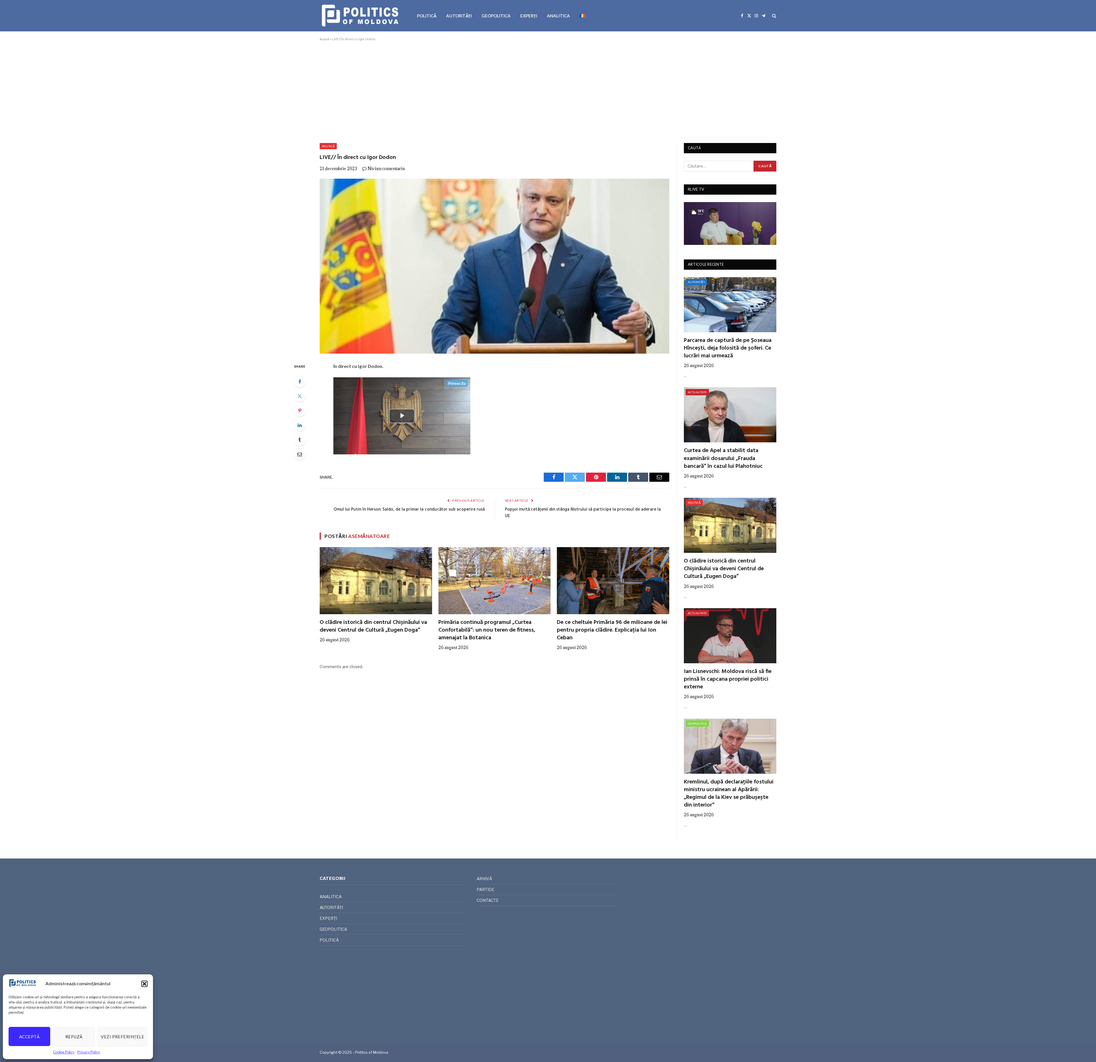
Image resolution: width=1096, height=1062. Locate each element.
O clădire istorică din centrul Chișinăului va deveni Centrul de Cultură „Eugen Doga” (373, 626)
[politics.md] (361, 15)
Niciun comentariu (386, 168)
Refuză (74, 1036)
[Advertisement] (548, 91)
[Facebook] (299, 381)
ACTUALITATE (697, 392)
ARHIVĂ (484, 878)
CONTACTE (488, 900)
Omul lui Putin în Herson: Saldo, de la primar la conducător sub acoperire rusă (409, 509)
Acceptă (29, 1036)
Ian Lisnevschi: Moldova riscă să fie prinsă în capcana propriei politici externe (727, 679)
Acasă (324, 39)
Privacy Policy (88, 1052)
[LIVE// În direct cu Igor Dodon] (494, 266)
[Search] (773, 15)
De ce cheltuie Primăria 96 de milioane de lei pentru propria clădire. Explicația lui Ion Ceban (612, 630)
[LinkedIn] (299, 425)
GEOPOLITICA (496, 15)
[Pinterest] (299, 410)
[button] (144, 984)
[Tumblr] (299, 440)
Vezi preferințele (122, 1036)
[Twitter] (299, 396)
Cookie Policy (63, 1052)
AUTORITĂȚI (459, 15)
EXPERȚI (528, 15)
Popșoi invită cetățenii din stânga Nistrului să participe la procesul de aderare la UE (583, 513)
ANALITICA (558, 15)
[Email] (299, 454)
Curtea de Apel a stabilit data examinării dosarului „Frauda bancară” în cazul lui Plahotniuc (723, 458)
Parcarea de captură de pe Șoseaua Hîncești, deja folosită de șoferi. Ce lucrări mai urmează (727, 348)
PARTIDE (485, 889)
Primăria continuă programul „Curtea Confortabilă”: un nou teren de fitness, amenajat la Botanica (486, 630)
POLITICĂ (426, 15)
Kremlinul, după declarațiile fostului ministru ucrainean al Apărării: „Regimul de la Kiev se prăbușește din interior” (728, 793)
